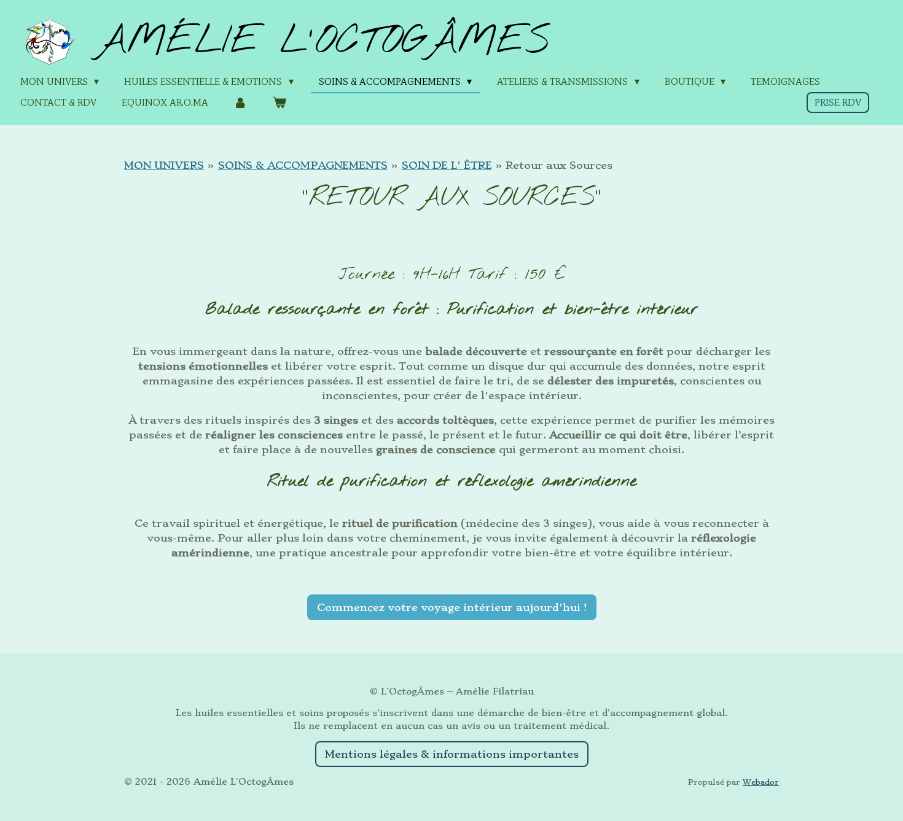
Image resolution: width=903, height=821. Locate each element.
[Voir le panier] (279, 102)
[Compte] (240, 102)
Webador (761, 782)
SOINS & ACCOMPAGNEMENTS (303, 165)
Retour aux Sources (559, 165)
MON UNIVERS (164, 165)
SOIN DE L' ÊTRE (447, 165)
